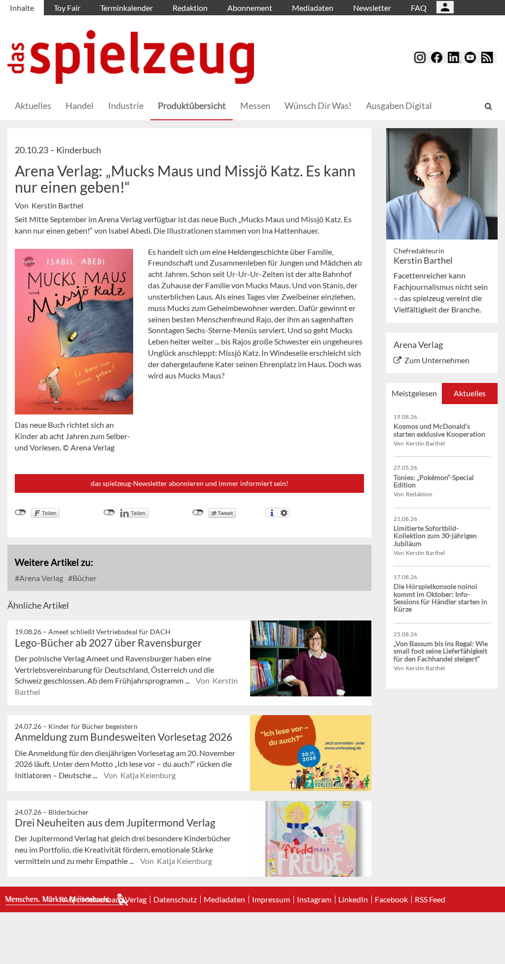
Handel (80, 105)
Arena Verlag (40, 578)
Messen (255, 105)
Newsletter (372, 7)
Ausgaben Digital (399, 105)
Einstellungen (284, 512)
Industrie (126, 105)
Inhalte (22, 7)
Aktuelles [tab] (470, 393)
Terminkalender (126, 7)
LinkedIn (353, 899)
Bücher (84, 578)
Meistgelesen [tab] (414, 393)
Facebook (391, 899)
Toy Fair (67, 7)
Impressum (271, 899)
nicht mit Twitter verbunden (198, 513)
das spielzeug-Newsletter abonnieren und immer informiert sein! (190, 483)
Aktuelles (33, 105)
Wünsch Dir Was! (318, 105)
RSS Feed (430, 899)
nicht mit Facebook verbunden (20, 513)
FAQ (419, 7)
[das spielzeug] (130, 57)
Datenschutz (175, 899)
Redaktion (190, 7)
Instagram (314, 899)
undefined (109, 513)
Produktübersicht (192, 105)
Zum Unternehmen (436, 360)
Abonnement (249, 7)
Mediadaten (312, 7)
